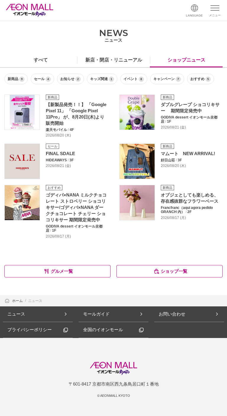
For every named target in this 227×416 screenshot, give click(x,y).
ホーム (18, 301)
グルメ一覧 (62, 271)
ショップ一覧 (174, 271)
